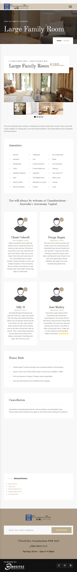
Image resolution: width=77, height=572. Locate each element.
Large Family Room (15, 491)
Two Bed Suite (13, 494)
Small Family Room (14, 489)
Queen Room (12, 484)
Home (59, 40)
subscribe (61, 530)
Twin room (11, 486)
